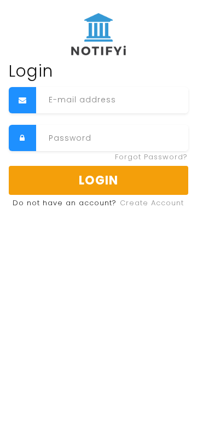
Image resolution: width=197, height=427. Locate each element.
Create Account (152, 203)
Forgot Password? (151, 157)
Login (98, 180)
